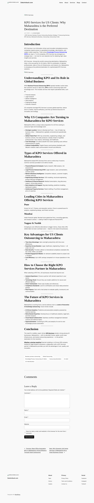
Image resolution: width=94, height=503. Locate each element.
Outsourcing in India (54, 36)
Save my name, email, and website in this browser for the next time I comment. (46, 432)
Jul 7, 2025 (27, 33)
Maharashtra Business (36, 36)
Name (26, 410)
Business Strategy (52, 35)
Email (26, 417)
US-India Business (29, 361)
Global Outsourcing (47, 356)
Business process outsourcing (32, 356)
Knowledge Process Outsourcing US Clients (36, 359)
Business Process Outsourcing (40, 35)
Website (26, 424)
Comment (27, 393)
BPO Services (28, 35)
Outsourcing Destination (55, 359)
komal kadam (36, 33)
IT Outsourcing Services (63, 35)
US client (66, 359)
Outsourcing (46, 36)
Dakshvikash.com (27, 2)
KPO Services (27, 36)
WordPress (17, 494)
